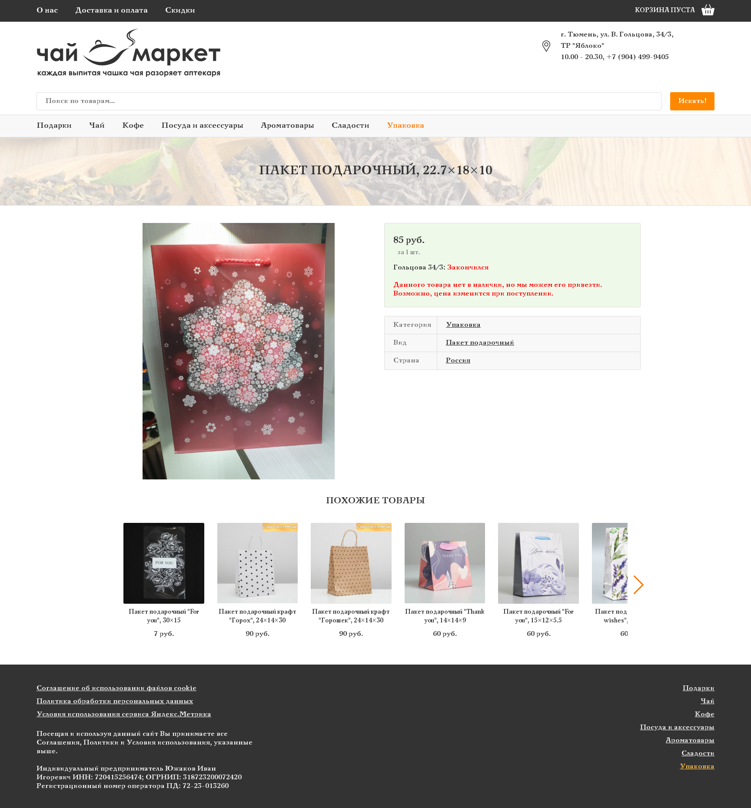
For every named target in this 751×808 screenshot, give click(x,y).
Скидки (180, 10)
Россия (458, 360)
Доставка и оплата (111, 10)
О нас (47, 10)
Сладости (350, 126)
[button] (112, 585)
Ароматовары (287, 126)
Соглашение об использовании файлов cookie (116, 688)
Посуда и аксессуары (202, 126)
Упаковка (405, 126)
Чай (97, 126)
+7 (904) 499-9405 (637, 57)
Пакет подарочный (480, 342)
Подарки (54, 126)
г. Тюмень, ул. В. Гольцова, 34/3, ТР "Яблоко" (617, 40)
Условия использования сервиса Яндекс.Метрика (124, 714)
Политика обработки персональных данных (115, 701)
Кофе (133, 126)
